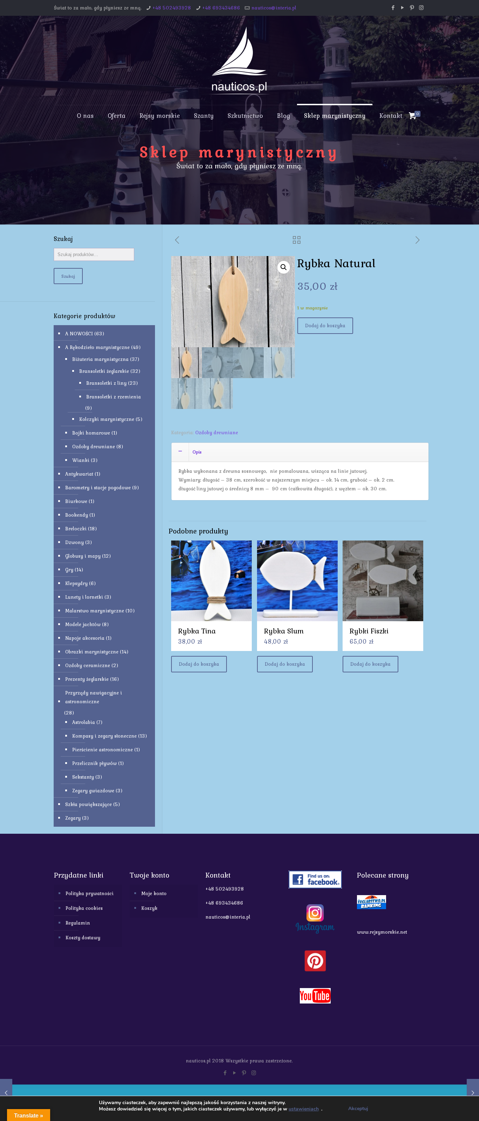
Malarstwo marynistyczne (94, 610)
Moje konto (154, 893)
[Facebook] (393, 8)
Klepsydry (76, 583)
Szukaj (68, 276)
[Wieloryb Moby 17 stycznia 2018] (6, 1093)
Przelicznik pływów (94, 763)
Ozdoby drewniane (216, 432)
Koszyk (149, 908)
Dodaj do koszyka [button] (199, 663)
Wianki (80, 460)
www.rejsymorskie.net (382, 931)
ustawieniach (304, 1109)
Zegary (73, 817)
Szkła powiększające (88, 804)
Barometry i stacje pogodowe (98, 487)
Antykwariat (79, 473)
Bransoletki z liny (106, 383)
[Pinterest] (412, 8)
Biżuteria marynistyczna (100, 359)
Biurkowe (76, 501)
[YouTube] (402, 8)
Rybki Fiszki (369, 630)
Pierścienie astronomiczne (102, 749)
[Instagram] (421, 8)
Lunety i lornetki (84, 596)
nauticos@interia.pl (273, 7)
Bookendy (76, 514)
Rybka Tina (197, 630)
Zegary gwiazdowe (93, 790)
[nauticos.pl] (239, 60)
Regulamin (78, 922)
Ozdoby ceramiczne (87, 665)
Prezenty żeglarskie (87, 679)
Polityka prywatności (90, 893)
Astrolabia (83, 722)
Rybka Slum (284, 630)
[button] (283, 267)
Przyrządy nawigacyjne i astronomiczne (93, 697)
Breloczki (76, 528)
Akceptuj (358, 1108)
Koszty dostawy (83, 937)
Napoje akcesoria (84, 638)
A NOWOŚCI (79, 333)
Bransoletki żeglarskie (104, 371)
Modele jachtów (83, 624)
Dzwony (74, 542)
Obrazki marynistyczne (92, 651)
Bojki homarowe (91, 432)
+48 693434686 (221, 7)
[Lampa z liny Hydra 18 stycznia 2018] (473, 1093)
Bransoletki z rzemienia (113, 396)
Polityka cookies (84, 908)
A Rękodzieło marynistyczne (97, 347)
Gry (69, 569)
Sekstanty (83, 776)
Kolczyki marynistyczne (106, 419)
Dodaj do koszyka (325, 325)
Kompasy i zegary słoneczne (104, 735)
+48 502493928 (172, 7)
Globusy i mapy (83, 555)
